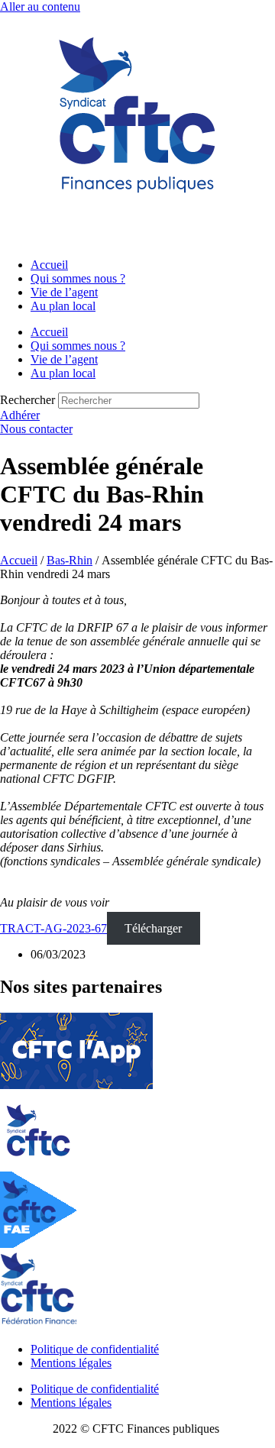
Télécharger (153, 928)
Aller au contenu (40, 6)
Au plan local (63, 305)
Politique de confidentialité (95, 1349)
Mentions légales (71, 1362)
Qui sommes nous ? (78, 278)
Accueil (49, 264)
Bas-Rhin (69, 560)
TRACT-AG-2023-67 (53, 928)
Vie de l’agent (64, 292)
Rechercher (29, 399)
